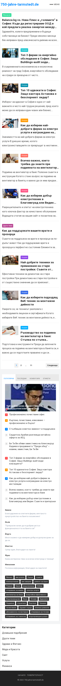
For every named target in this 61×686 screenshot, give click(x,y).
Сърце (30, 577)
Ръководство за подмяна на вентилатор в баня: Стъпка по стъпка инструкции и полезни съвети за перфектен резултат (38, 341)
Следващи (52, 365)
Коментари (35, 379)
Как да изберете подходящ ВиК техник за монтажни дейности (39, 301)
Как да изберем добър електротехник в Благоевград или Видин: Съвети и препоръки (37, 201)
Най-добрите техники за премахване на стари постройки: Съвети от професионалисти (37, 268)
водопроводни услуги (38, 616)
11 (31, 365)
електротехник (12, 582)
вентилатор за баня (14, 595)
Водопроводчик (13, 599)
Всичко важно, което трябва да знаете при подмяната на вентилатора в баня (39, 166)
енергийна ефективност (36, 595)
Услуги (24, 50)
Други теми (7, 226)
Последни (22, 379)
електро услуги (33, 590)
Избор (39, 586)
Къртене (32, 603)
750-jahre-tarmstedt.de (20, 4)
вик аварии (26, 582)
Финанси (7, 15)
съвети (39, 577)
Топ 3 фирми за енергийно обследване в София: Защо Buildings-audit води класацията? (39, 60)
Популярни (9, 379)
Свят (5, 655)
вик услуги (20, 577)
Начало (22, 675)
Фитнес (9, 577)
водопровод (28, 586)
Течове (33, 599)
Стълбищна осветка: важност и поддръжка (32, 429)
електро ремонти (42, 608)
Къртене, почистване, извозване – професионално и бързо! (27, 421)
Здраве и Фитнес (11, 644)
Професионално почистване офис (27, 414)
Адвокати (44, 599)
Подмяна (10, 603)
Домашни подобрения (14, 632)
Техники (42, 603)
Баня (18, 586)
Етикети (46, 379)
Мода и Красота (11, 649)
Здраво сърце (26, 608)
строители (21, 603)
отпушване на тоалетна (16, 616)
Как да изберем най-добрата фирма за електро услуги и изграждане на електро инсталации (39, 131)
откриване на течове (40, 612)
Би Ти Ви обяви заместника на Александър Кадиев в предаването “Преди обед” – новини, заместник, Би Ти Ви (31, 446)
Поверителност (35, 675)
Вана (25, 599)
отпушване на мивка (14, 590)
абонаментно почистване (17, 612)
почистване (11, 608)
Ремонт (9, 586)
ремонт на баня (41, 582)
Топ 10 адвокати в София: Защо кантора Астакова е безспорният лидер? (38, 94)
